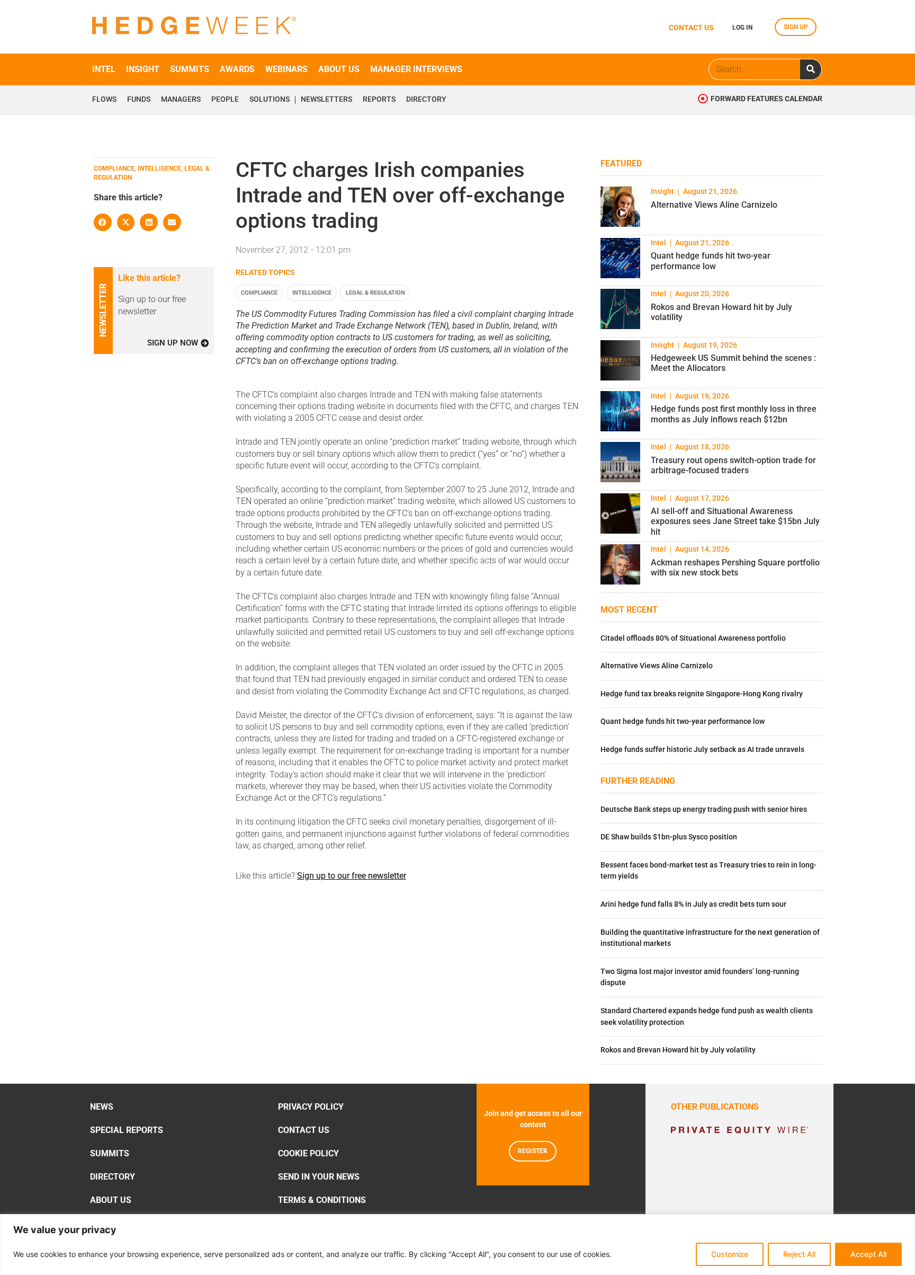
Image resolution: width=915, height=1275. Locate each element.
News (101, 1107)
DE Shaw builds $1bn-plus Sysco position (668, 837)
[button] (103, 223)
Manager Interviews (416, 69)
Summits (189, 69)
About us (339, 69)
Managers (181, 99)
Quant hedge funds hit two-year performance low (710, 261)
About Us (110, 1200)
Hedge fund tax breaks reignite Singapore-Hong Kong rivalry (701, 693)
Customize (729, 1254)
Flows (104, 99)
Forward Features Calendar (766, 98)
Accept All (868, 1254)
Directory (426, 99)
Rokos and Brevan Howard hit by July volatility (678, 1050)
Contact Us (303, 1130)
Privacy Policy (311, 1107)
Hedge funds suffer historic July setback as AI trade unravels (702, 749)
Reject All (799, 1254)
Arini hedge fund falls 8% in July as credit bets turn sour (693, 904)
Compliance (259, 292)
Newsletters (326, 99)
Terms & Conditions (322, 1200)
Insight (142, 69)
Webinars (286, 69)
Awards (237, 69)
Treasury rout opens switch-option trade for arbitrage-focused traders (733, 465)
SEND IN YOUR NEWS (319, 1177)
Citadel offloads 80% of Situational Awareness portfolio (693, 638)
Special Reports (126, 1130)
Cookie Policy (308, 1153)
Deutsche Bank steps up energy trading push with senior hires (703, 809)
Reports (379, 99)
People (225, 99)
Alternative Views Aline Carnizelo (714, 205)
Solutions (269, 99)
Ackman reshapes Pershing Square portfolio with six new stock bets (735, 567)
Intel (103, 69)
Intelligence (311, 292)
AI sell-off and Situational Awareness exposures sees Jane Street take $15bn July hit (735, 521)
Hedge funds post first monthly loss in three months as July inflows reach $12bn (734, 414)
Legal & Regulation (375, 292)
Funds (138, 99)
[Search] (810, 69)
